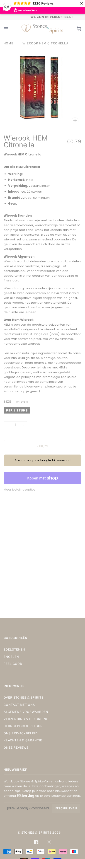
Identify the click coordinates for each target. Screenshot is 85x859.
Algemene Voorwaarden (26, 712)
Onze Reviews (16, 747)
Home (8, 43)
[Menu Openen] (10, 28)
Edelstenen (14, 649)
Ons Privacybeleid (21, 733)
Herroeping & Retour (23, 726)
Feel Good (13, 663)
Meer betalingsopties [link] (19, 489)
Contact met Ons (19, 705)
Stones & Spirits (36, 832)
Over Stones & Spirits (24, 697)
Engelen (11, 656)
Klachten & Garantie (23, 740)
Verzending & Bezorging (26, 719)
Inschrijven (66, 808)
